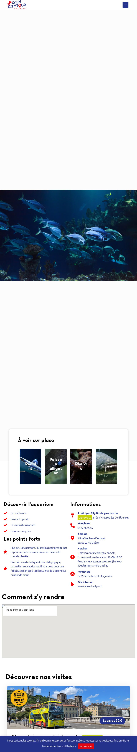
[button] (125, 5)
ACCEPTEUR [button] (86, 746)
